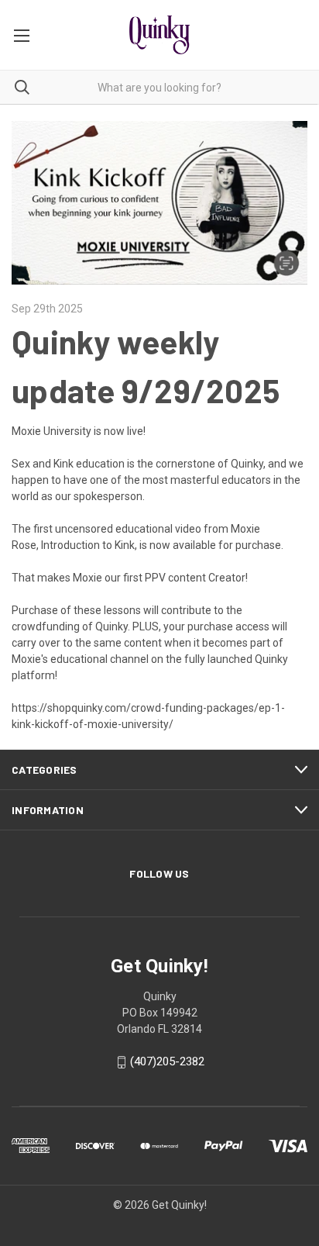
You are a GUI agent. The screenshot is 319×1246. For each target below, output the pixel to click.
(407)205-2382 (167, 1061)
